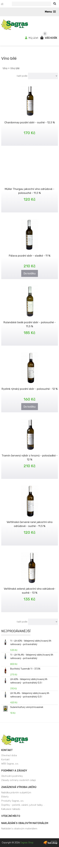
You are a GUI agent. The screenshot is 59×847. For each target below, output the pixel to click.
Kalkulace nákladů (10, 809)
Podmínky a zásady (14, 770)
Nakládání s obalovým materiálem (24, 823)
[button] (50, 11)
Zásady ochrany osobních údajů (18, 780)
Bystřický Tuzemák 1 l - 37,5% (25, 668)
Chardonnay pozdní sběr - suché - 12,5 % (29, 122)
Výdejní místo (10, 815)
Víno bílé (15, 68)
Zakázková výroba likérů (18, 787)
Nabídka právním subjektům (16, 792)
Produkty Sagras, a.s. (12, 800)
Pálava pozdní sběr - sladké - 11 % (29, 255)
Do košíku (30, 273)
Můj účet (33, 37)
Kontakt (7, 750)
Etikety (5, 796)
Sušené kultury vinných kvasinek (26, 707)
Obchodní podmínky (12, 776)
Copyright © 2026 (17, 842)
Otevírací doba (9, 755)
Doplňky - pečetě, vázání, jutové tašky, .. (23, 804)
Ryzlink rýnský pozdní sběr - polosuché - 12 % (30, 388)
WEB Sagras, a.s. (10, 763)
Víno (5, 68)
